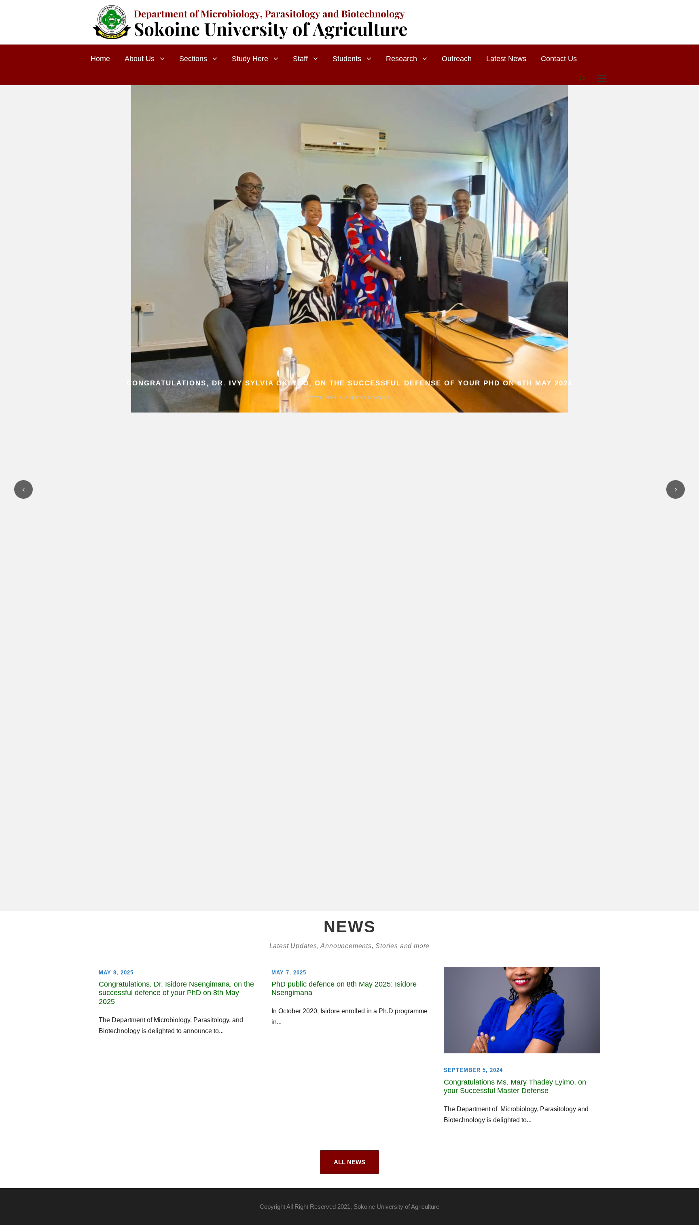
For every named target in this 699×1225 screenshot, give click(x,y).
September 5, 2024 (473, 1070)
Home (100, 59)
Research (401, 59)
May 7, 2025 (288, 973)
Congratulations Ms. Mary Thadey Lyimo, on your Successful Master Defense (515, 1086)
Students (347, 59)
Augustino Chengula (367, 397)
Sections (193, 59)
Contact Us (559, 59)
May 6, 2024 (323, 397)
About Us (140, 59)
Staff (300, 59)
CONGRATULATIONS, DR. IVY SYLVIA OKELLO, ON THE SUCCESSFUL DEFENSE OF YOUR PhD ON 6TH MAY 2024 (349, 383)
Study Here (250, 59)
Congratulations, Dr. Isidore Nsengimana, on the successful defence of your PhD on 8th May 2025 (176, 993)
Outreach (457, 59)
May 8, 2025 (116, 973)
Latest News (506, 59)
